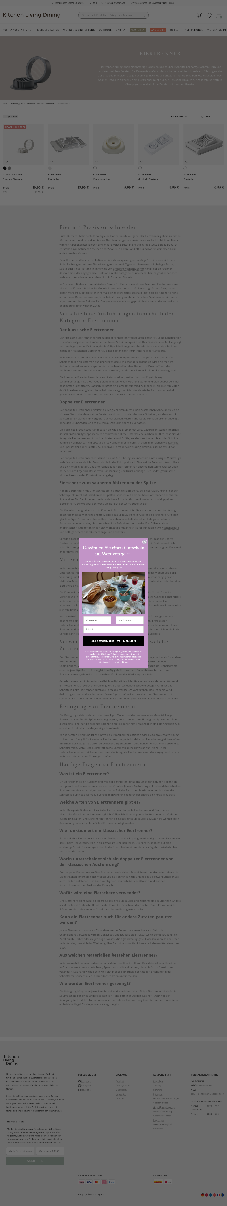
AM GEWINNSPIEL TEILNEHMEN (113, 641)
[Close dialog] (144, 542)
